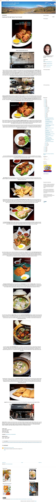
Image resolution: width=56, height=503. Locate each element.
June (45, 114)
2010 (45, 151)
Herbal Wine (19, 442)
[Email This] (4, 441)
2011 (45, 150)
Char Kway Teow (11, 442)
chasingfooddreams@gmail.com (47, 61)
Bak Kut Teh (5, 442)
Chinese (15, 442)
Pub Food (35, 442)
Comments (45, 159)
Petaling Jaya (29, 442)
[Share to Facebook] (6, 441)
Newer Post (4, 462)
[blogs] (44, 201)
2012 (45, 149)
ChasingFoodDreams (49, 63)
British (8, 442)
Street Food (38, 442)
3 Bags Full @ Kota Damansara (49, 141)
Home (22, 462)
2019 (45, 101)
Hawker (17, 442)
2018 (45, 102)
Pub (33, 442)
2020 (45, 100)
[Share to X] (5, 441)
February (46, 144)
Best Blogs (44, 202)
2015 (45, 106)
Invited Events (23, 442)
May (45, 115)
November (46, 108)
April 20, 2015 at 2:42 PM (10, 447)
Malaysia (26, 442)
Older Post (40, 462)
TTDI (40, 442)
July (45, 113)
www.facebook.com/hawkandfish (11, 434)
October (46, 109)
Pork (31, 442)
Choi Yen (5, 447)
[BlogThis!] (5, 441)
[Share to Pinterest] (7, 441)
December (46, 107)
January (46, 145)
